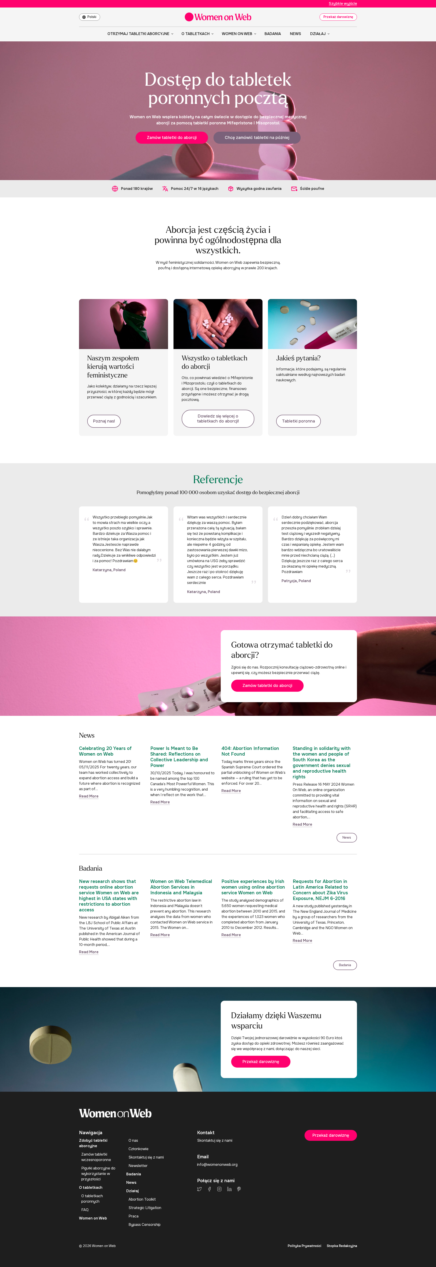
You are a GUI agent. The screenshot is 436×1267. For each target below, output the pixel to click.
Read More (89, 796)
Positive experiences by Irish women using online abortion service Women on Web (253, 887)
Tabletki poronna (298, 421)
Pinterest (239, 1189)
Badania (345, 965)
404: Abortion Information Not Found (250, 751)
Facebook (209, 1189)
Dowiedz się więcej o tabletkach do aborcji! (218, 419)
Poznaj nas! (104, 421)
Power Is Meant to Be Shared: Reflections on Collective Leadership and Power (179, 757)
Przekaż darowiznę (338, 17)
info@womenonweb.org (217, 1164)
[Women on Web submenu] (254, 34)
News (346, 837)
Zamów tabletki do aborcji (172, 137)
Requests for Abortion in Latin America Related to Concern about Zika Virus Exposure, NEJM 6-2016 (320, 890)
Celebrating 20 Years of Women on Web (105, 751)
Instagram (219, 1189)
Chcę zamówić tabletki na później (257, 137)
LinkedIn (229, 1189)
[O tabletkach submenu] (212, 34)
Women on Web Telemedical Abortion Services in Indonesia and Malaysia (181, 887)
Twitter (199, 1189)
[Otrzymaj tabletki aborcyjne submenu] (171, 34)
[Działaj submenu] (328, 34)
